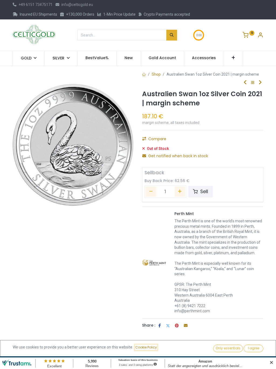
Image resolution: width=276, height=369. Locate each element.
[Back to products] (253, 83)
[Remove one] (151, 191)
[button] (233, 58)
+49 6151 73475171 (36, 4)
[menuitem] (97, 58)
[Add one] (180, 191)
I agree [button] (253, 348)
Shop (156, 74)
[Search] (171, 35)
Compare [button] (157, 139)
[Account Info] (260, 35)
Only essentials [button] (228, 348)
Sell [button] (203, 191)
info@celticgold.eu (77, 4)
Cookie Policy (146, 347)
